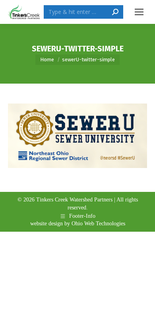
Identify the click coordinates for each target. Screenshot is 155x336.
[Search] (115, 12)
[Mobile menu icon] (139, 12)
